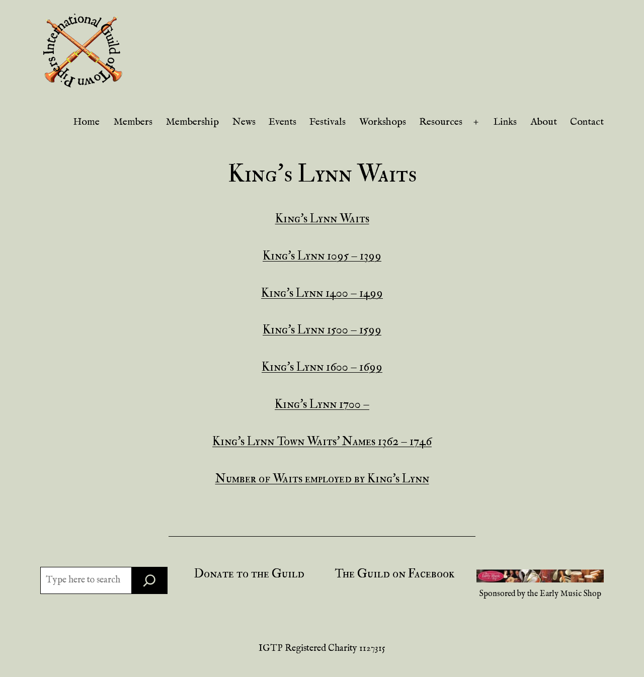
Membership (192, 122)
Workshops (382, 122)
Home (86, 122)
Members (132, 122)
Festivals (327, 122)
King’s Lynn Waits (322, 218)
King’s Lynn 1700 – (322, 404)
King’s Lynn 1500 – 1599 (322, 329)
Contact (587, 122)
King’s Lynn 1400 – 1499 (322, 293)
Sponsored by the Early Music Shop (540, 594)
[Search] (149, 580)
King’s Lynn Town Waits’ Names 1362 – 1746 (322, 441)
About (543, 122)
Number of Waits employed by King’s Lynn (322, 478)
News (244, 122)
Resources (440, 122)
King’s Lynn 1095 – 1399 (322, 256)
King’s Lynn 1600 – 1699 (322, 367)
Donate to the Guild (249, 573)
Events (282, 122)
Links (505, 122)
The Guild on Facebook (395, 573)
